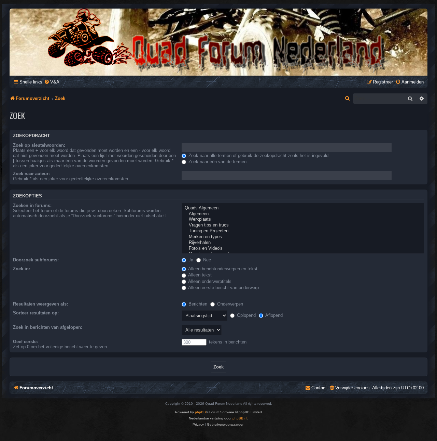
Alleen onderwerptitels (209, 281)
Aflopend (273, 315)
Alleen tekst (199, 274)
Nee (206, 259)
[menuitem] (51, 82)
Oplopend (246, 315)
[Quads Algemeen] (303, 208)
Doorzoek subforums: (36, 259)
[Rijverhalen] (303, 243)
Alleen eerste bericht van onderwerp (223, 287)
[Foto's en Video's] (303, 248)
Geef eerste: (25, 341)
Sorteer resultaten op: (36, 312)
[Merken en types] (303, 237)
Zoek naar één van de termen (216, 161)
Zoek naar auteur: (31, 173)
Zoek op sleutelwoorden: (39, 145)
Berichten (197, 304)
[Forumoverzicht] (218, 42)
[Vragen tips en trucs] (303, 225)
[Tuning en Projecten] (303, 231)
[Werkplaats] (303, 219)
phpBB (200, 412)
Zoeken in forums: (32, 205)
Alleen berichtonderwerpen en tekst (222, 268)
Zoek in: (21, 268)
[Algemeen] (303, 214)
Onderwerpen (229, 304)
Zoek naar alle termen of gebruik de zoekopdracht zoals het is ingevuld (257, 155)
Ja (190, 259)
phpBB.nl (239, 418)
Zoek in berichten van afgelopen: (47, 327)
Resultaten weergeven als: (40, 304)
